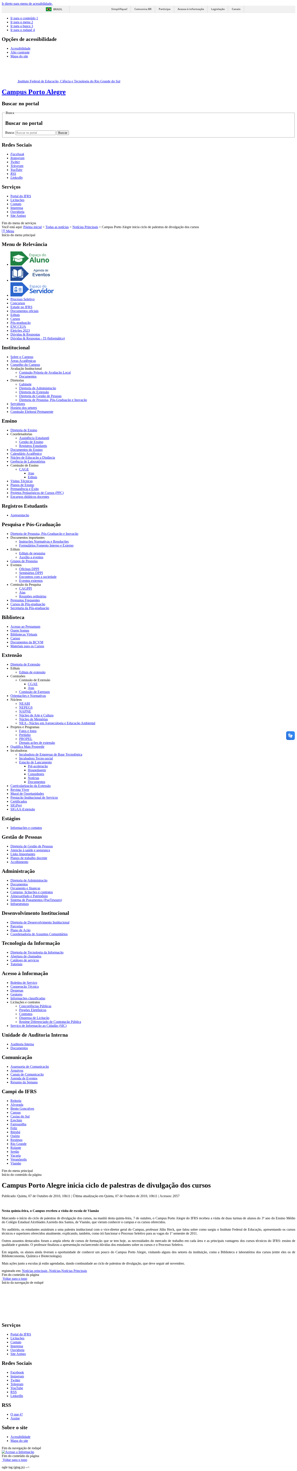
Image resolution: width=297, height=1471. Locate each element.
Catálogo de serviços (24, 960)
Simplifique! (119, 9)
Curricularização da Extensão (30, 786)
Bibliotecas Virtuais (23, 634)
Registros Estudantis (33, 446)
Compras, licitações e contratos (31, 892)
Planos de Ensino (22, 485)
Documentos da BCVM (26, 642)
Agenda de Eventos (23, 1078)
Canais (236, 9)
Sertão (14, 1151)
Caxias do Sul (20, 1116)
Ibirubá (15, 1132)
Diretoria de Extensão (34, 392)
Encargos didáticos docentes (29, 497)
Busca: (10, 132)
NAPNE (25, 711)
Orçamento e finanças (25, 888)
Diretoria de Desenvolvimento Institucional (39, 922)
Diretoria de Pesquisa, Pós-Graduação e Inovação (53, 400)
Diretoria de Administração (37, 388)
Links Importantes (22, 854)
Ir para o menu (21, 22)
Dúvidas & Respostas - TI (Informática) (37, 338)
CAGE (24, 469)
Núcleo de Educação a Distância (32, 457)
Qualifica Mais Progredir (27, 746)
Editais (15, 315)
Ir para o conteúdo (24, 18)
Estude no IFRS (21, 307)
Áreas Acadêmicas (23, 361)
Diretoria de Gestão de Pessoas (40, 396)
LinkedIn (16, 1396)
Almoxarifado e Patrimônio (29, 896)
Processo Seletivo (22, 299)
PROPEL (25, 739)
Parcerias (16, 926)
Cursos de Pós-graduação (27, 604)
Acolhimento (19, 862)
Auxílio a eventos (31, 557)
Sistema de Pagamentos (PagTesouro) (36, 900)
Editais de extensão (32, 672)
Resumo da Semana (24, 1082)
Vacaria (15, 1155)
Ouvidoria (17, 212)
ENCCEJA (18, 326)
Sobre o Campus (21, 357)
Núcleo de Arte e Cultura (36, 715)
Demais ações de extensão (37, 743)
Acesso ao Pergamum (25, 626)
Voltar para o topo (14, 1278)
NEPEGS (26, 707)
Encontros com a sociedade (38, 577)
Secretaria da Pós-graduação (29, 608)
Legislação (218, 9)
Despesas (16, 990)
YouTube (16, 1388)
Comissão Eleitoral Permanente (31, 411)
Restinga (16, 1140)
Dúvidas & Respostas (25, 334)
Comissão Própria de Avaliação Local (45, 372)
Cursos (15, 319)
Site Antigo (18, 216)
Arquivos (16, 1070)
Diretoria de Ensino (23, 430)
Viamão (15, 1163)
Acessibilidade (20, 48)
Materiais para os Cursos (27, 646)
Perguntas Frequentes (25, 600)
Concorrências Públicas (35, 1006)
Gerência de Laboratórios (27, 461)
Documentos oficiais (24, 311)
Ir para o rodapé (22, 30)
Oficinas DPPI (29, 569)
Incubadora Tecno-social (36, 758)
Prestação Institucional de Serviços (34, 797)
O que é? (16, 1414)
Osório (15, 1136)
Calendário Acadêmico (26, 453)
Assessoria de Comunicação (29, 1066)
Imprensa (16, 208)
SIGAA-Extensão (22, 809)
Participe (164, 9)
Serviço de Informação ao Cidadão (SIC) (38, 1026)
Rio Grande (18, 1144)
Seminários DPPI (31, 573)
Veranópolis (18, 1159)
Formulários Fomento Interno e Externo (46, 545)
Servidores (17, 404)
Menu (9, 231)
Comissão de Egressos (34, 692)
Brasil (57, 9)
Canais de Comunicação (27, 1074)
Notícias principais (35, 1271)
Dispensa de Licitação (34, 1018)
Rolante (15, 1148)
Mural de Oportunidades (27, 793)
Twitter (15, 1380)
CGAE (33, 684)
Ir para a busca (21, 26)
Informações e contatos (26, 828)
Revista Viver (19, 790)
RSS (13, 1392)
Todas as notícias (57, 227)
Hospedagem (37, 770)
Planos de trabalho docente (28, 858)
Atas (31, 473)
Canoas (15, 1112)
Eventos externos (31, 580)
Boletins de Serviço (23, 982)
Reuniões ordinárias (32, 596)
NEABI (24, 703)
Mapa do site (19, 56)
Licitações (17, 200)
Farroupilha (18, 1124)
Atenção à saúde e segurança (30, 850)
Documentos (28, 376)
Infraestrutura (19, 904)
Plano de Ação (20, 930)
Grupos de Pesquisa (24, 561)
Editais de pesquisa (32, 553)
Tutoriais (16, 964)
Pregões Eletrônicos (32, 1010)
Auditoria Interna (22, 1044)
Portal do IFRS (20, 196)
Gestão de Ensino (31, 442)
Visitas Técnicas (21, 481)
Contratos (25, 1014)
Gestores (16, 994)
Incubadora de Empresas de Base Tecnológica (50, 754)
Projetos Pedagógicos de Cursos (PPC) (37, 493)
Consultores (36, 774)
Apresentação (19, 515)
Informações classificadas (27, 998)
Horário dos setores (23, 408)
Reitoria (15, 1101)
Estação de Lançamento (35, 762)
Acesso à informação (191, 9)
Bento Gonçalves (22, 1108)
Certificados (18, 801)
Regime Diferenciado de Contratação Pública (50, 1022)
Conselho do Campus (25, 364)
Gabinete (25, 384)
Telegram (16, 1384)
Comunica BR (143, 9)
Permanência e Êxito (24, 489)
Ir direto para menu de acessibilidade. (27, 3)
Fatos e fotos (28, 731)
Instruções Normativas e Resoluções (44, 541)
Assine (15, 1418)
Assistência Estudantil (34, 438)
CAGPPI (25, 588)
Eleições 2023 (20, 330)
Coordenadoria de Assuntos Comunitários (39, 934)
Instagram (17, 1376)
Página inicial (32, 227)
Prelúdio (25, 735)
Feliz (13, 1128)
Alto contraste (20, 52)
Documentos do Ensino (26, 450)
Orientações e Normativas (28, 696)
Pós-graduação (20, 323)
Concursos (17, 303)
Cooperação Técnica (24, 986)
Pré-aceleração (38, 766)
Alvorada (16, 1104)
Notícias (33, 778)
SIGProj (16, 805)
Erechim (16, 1120)
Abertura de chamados (25, 956)
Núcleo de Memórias (33, 719)
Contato (15, 204)
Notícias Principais (85, 227)
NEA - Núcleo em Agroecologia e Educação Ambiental (57, 723)
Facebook (17, 1372)
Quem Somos (19, 630)
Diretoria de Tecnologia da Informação (36, 952)
